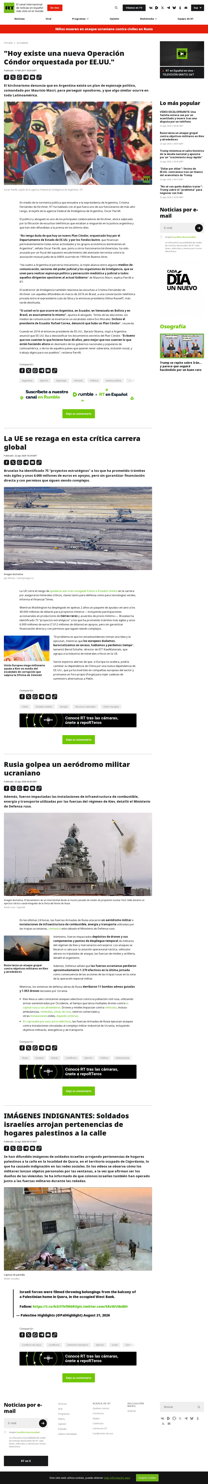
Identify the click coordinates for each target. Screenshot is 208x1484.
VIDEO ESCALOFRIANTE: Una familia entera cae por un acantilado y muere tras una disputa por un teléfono (178, 117)
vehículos (111, 1007)
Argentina (27, 380)
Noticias (19, 19)
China (25, 706)
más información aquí (117, 1478)
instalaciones (38, 1016)
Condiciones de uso (103, 1433)
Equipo (96, 1418)
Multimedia (147, 19)
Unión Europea (111, 706)
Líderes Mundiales (67, 1434)
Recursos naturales (85, 706)
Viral (48, 19)
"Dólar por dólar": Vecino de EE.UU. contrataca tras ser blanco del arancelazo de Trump (181, 172)
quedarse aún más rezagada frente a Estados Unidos (83, 591)
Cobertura (98, 1423)
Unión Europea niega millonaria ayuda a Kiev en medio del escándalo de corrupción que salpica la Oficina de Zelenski (24, 670)
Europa (63, 706)
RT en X (26, 1461)
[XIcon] (162, 7)
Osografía (173, 326)
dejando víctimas (67, 1016)
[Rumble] (156, 7)
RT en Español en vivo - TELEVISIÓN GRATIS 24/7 (178, 72)
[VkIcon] (150, 7)
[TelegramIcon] (168, 7)
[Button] (116, 8)
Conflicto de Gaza (31, 1345)
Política (94, 380)
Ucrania (39, 1058)
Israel (115, 1345)
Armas (54, 1058)
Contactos (98, 1413)
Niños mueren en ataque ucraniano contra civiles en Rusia (104, 29)
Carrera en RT (100, 1428)
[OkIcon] (180, 7)
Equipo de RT (186, 19)
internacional (123, 1058)
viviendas (46, 1012)
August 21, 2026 (96, 1315)
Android (131, 1411)
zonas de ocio (62, 1012)
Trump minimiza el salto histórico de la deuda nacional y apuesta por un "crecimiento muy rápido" (182, 154)
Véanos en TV (134, 8)
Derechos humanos (77, 1345)
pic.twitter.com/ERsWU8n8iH (102, 1306)
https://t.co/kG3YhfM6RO (55, 1306)
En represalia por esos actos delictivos (47, 1021)
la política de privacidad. (184, 237)
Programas (79, 19)
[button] (182, 53)
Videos (61, 1419)
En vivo (55, 8)
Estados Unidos (44, 706)
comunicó (54, 928)
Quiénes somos (101, 1408)
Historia (78, 380)
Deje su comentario (78, 414)
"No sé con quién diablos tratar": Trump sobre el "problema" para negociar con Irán (181, 190)
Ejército (44, 380)
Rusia (25, 1058)
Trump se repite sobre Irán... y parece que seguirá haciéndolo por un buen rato (181, 366)
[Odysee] (174, 1418)
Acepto (180, 237)
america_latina (113, 380)
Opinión (114, 19)
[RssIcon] (163, 1423)
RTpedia (62, 1429)
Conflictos (71, 1058)
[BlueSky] (174, 7)
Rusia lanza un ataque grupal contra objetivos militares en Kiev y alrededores (26, 968)
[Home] (9, 8)
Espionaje (61, 380)
